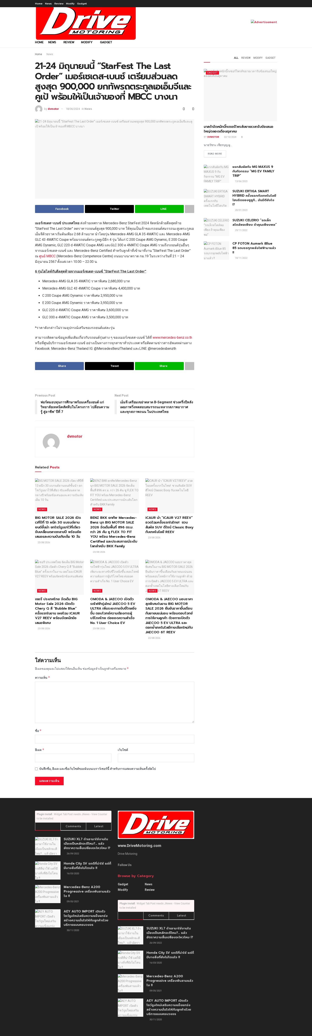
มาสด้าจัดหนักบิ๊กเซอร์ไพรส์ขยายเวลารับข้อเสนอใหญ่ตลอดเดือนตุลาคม (238, 129)
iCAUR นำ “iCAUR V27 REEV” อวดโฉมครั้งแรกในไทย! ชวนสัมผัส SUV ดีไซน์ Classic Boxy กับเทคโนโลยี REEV (169, 525)
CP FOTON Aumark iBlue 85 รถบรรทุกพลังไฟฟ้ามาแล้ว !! (254, 248)
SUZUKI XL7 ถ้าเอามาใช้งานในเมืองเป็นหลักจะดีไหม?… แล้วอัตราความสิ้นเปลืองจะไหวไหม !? (87, 843)
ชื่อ (38, 731)
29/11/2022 (240, 230)
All (236, 57)
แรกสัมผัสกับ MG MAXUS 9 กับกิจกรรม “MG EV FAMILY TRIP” (253, 171)
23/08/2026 (43, 542)
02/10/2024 (229, 137)
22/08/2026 (153, 638)
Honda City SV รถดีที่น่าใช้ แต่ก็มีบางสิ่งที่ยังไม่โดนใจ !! (87, 865)
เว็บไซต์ (123, 750)
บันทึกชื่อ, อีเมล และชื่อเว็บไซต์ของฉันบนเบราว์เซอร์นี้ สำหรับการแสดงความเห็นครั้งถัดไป (97, 768)
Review (58, 3)
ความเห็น (42, 677)
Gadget (82, 3)
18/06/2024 (73, 108)
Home (38, 3)
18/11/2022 (240, 258)
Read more (215, 153)
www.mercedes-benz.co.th (172, 338)
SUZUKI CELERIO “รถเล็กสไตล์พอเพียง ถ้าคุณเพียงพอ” (254, 222)
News (48, 3)
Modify (70, 3)
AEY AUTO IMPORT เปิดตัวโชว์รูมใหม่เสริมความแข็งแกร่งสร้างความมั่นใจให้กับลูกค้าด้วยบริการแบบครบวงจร (86, 918)
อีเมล (39, 750)
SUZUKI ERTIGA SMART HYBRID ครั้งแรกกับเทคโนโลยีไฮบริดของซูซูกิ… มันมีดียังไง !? (254, 198)
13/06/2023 (240, 181)
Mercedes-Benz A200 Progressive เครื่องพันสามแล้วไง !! (87, 891)
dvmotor (53, 108)
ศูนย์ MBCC (47, 256)
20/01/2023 (240, 210)
